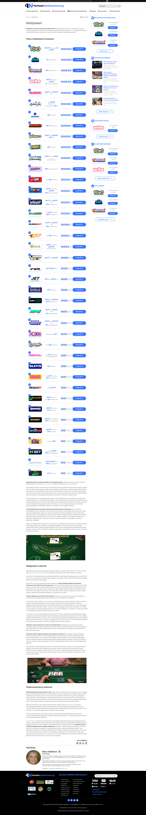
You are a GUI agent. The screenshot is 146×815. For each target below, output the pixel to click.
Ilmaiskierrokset (65, 793)
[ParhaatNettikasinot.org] (49, 6)
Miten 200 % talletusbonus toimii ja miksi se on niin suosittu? (110, 87)
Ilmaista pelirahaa (77, 783)
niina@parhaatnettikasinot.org (58, 768)
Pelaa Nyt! (113, 27)
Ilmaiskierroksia (115, 11)
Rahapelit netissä (65, 789)
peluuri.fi (88, 804)
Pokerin (72, 30)
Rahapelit (93, 11)
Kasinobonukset (30, 721)
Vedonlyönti (76, 789)
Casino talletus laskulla (79, 781)
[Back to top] (141, 810)
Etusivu (28, 17)
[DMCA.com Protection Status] (32, 794)
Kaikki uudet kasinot (103, 178)
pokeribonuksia (70, 704)
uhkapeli (35, 614)
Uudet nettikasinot (65, 781)
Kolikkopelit (76, 791)
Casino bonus (103, 11)
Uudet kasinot (46, 11)
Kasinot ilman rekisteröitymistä (78, 11)
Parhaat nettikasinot (32, 11)
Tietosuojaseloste (82, 807)
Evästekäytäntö (63, 807)
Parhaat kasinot (65, 779)
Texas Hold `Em (48, 484)
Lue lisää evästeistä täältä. (99, 1)
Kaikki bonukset (103, 136)
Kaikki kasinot (103, 51)
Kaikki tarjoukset (103, 111)
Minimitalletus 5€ (77, 779)
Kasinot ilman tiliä (65, 787)
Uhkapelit (75, 787)
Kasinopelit (76, 785)
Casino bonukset (65, 791)
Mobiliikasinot (64, 795)
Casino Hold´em (36, 572)
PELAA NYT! (79, 49)
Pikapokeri (75, 793)
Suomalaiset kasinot (59, 11)
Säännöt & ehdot (72, 807)
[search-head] (119, 6)
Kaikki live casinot (104, 219)
